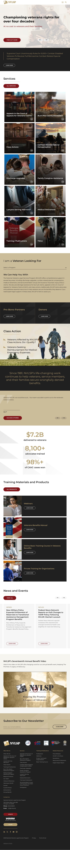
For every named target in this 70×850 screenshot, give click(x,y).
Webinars (38, 756)
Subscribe (59, 726)
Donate (5, 785)
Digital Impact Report (58, 762)
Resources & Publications (59, 760)
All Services (11, 86)
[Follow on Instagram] (16, 831)
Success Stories (13, 418)
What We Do (6, 753)
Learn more (9, 65)
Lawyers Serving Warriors (7, 761)
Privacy (34, 838)
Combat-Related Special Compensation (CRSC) (26, 765)
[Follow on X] (7, 831)
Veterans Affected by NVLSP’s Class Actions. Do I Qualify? (23, 341)
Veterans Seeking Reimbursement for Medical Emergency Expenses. (22, 350)
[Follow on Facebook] (10, 831)
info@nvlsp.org (12, 808)
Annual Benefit (7, 792)
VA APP (10, 824)
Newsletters (56, 758)
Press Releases (57, 753)
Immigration (23, 787)
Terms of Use (42, 838)
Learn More (29, 508)
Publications (39, 753)
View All (10, 598)
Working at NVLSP (8, 783)
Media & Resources (58, 750)
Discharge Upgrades (25, 768)
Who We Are (6, 750)
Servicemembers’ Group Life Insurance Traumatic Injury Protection (26, 784)
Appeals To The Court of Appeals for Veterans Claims (9, 757)
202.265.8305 (11, 806)
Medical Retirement (25, 778)
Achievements (7, 790)
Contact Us (6, 797)
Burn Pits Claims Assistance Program (8, 770)
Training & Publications (9, 767)
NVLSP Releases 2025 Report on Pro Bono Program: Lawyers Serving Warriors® (50, 613)
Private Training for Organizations (41, 759)
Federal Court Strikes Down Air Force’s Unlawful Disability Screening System (19, 612)
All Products (12, 489)
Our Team (6, 778)
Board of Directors (8, 776)
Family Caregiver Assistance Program (8, 773)
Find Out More (12, 40)
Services (22, 750)
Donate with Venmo (10, 820)
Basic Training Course (42, 762)
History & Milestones (8, 781)
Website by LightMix (7, 843)
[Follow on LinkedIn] (4, 831)
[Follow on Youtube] (13, 831)
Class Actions (6, 764)
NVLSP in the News (58, 756)
